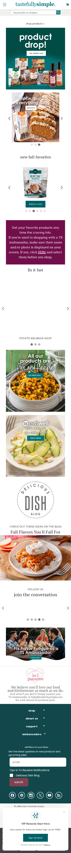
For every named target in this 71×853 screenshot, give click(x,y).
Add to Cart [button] (35, 204)
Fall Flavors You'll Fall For (35, 532)
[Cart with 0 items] (67, 4)
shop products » (35, 23)
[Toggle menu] (4, 4)
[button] (9, 118)
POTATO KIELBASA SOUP (35, 338)
